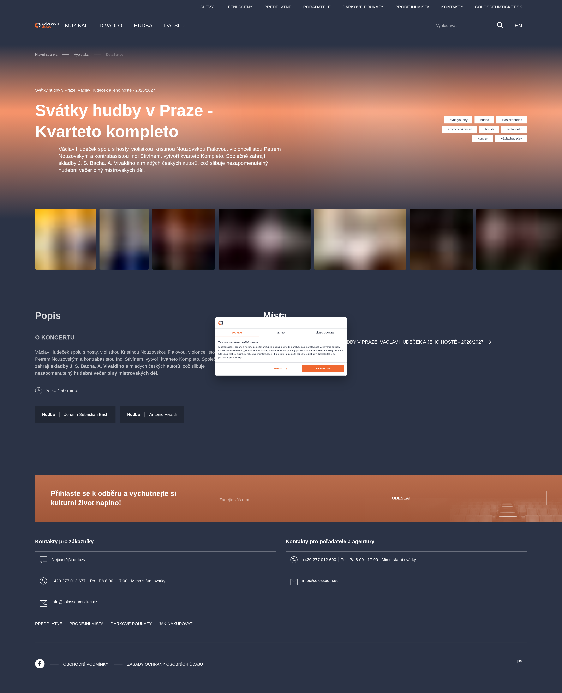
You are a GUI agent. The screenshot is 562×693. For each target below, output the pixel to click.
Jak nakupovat (175, 623)
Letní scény (239, 7)
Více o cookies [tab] (325, 332)
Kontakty (452, 7)
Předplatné (278, 7)
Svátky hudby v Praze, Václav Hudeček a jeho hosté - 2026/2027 (95, 90)
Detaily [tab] (281, 332)
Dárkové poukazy (363, 7)
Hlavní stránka (46, 54)
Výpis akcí (82, 54)
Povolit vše (323, 368)
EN (518, 26)
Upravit (279, 368)
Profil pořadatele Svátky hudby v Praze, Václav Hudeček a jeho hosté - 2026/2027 (377, 342)
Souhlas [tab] (237, 332)
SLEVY (207, 7)
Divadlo (111, 26)
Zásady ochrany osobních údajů (165, 664)
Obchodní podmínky (85, 664)
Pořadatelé (317, 7)
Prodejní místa (412, 7)
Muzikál (76, 26)
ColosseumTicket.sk (498, 7)
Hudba (143, 26)
